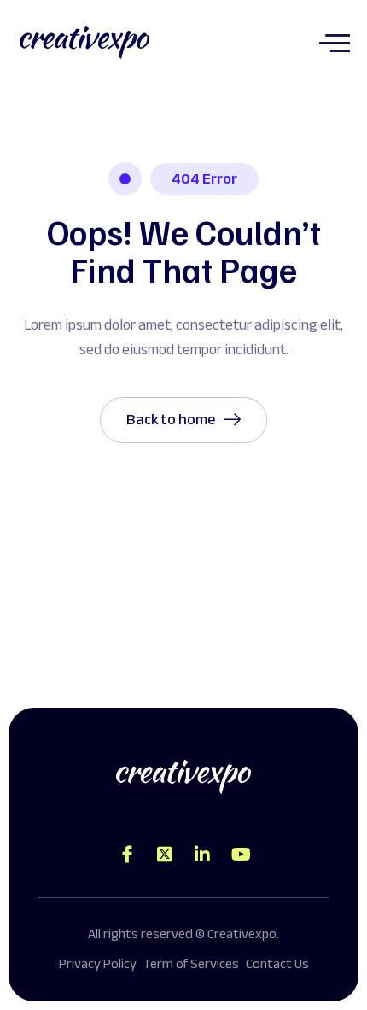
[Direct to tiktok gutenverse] (202, 854)
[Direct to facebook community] (127, 854)
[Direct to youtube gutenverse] (239, 854)
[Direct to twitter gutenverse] (164, 854)
